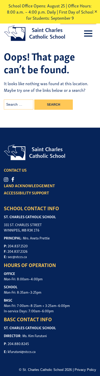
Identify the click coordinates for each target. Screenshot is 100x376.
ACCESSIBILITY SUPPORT (26, 192)
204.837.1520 (18, 246)
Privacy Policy (85, 370)
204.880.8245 (18, 343)
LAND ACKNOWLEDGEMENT (29, 185)
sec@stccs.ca (17, 256)
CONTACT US (15, 170)
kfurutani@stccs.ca (22, 351)
